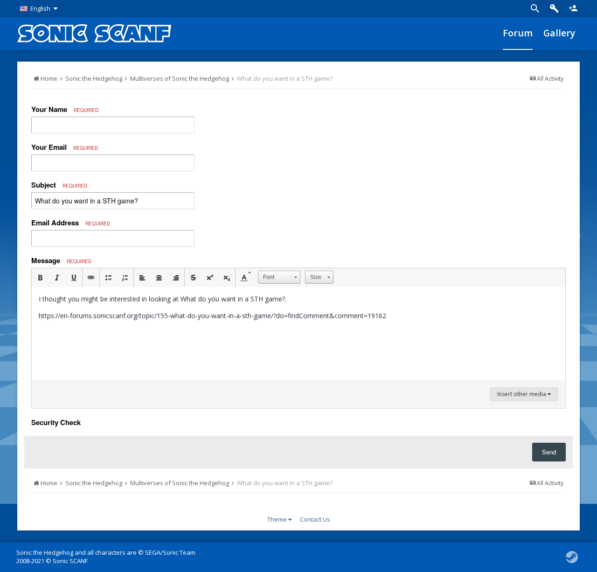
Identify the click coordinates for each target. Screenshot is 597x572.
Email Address (70, 222)
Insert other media (522, 394)
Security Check (56, 421)
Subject (59, 185)
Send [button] (549, 451)
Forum (518, 33)
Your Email (64, 147)
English (40, 8)
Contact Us (315, 519)
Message (61, 260)
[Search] (535, 8)
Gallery (559, 33)
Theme (277, 519)
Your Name (64, 109)
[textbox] (298, 333)
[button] (40, 277)
